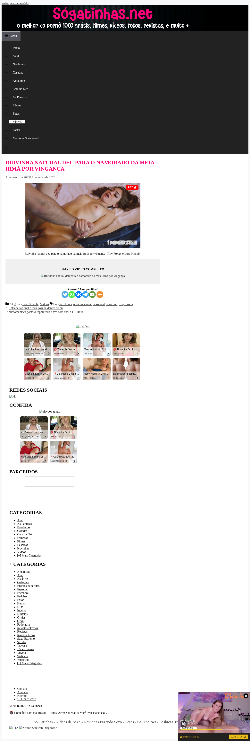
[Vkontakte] (78, 294)
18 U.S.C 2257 (26, 699)
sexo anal (99, 304)
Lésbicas (22, 545)
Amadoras (19, 80)
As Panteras (20, 97)
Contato (22, 688)
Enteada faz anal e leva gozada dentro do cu (36, 308)
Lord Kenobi (30, 304)
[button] (8, 149)
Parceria (22, 695)
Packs (16, 130)
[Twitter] (65, 294)
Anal (16, 56)
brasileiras (65, 304)
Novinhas (19, 64)
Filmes (17, 105)
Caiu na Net (20, 89)
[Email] (92, 294)
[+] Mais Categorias (29, 555)
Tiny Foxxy (126, 304)
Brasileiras (23, 527)
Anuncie (22, 692)
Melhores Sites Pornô (26, 138)
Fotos (16, 113)
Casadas (18, 72)
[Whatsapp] (71, 294)
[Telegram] (85, 294)
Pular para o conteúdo (15, 3)
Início (16, 47)
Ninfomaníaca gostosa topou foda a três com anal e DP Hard (46, 312)
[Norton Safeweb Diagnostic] (38, 727)
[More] (100, 294)
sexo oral (111, 304)
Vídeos (17, 121)
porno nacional (82, 304)
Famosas (22, 538)
